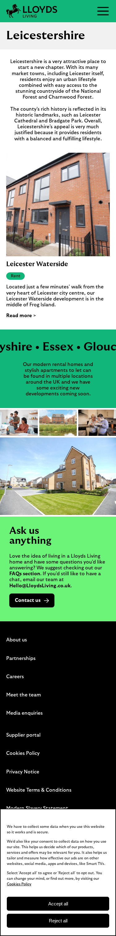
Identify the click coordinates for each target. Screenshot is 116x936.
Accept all (58, 903)
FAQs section (24, 573)
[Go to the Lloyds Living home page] (31, 11)
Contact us (28, 600)
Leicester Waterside (37, 264)
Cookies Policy (19, 884)
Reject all (58, 920)
